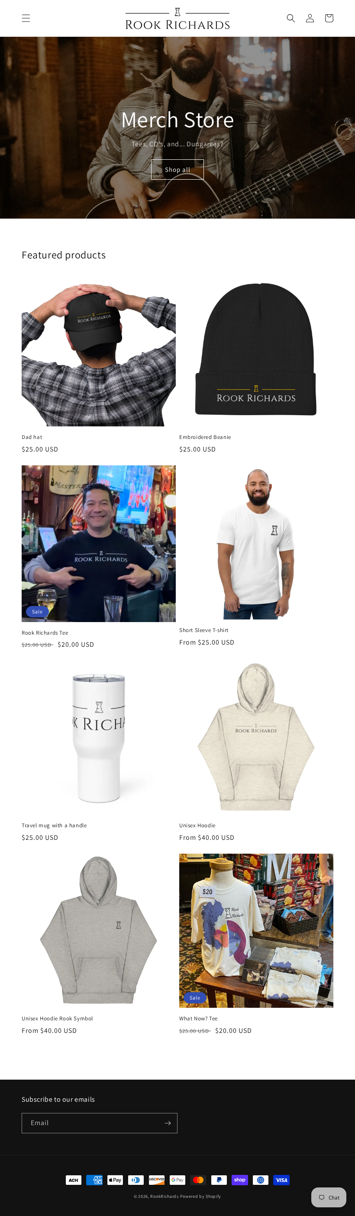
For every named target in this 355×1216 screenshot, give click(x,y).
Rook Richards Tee (45, 632)
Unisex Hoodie (197, 825)
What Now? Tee (198, 1018)
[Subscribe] (167, 1123)
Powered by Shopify (201, 1196)
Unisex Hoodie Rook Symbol (57, 1018)
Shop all (177, 169)
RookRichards (164, 1196)
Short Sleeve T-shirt (204, 630)
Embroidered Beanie (205, 437)
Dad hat (32, 437)
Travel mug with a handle (54, 825)
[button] (26, 18)
